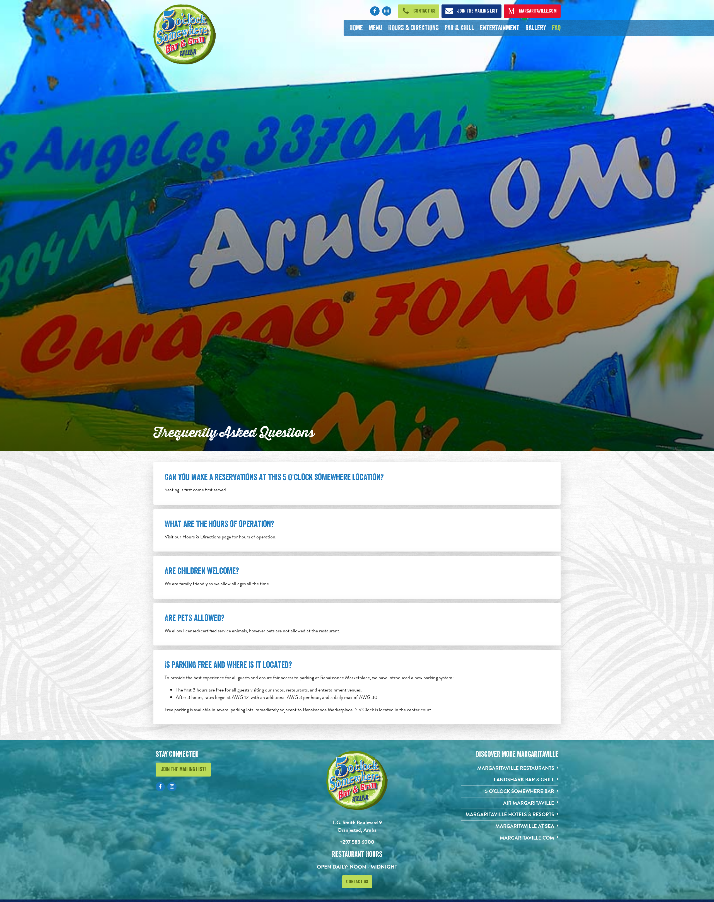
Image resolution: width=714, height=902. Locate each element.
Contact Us (357, 881)
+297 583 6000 (357, 842)
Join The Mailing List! (183, 769)
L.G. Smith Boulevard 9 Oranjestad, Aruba (357, 826)
